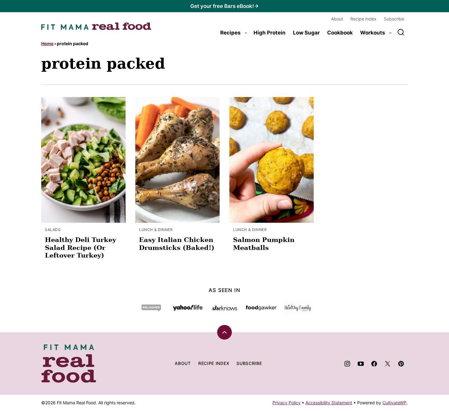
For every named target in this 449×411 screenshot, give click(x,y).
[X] (387, 363)
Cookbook (340, 33)
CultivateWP (394, 402)
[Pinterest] (401, 363)
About (337, 18)
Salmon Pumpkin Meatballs (263, 243)
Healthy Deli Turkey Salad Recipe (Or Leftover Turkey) (80, 247)
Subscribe (394, 18)
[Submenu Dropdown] (246, 33)
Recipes (230, 33)
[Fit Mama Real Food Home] (96, 26)
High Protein (270, 33)
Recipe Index (363, 18)
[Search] (401, 32)
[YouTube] (360, 363)
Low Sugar (306, 33)
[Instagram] (347, 363)
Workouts (372, 33)
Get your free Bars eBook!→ (224, 6)
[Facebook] (374, 363)
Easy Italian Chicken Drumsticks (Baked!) (176, 243)
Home (47, 43)
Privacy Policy (286, 402)
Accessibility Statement (328, 402)
